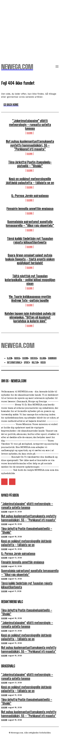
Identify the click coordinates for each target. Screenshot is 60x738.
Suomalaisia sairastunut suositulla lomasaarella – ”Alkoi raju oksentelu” (30, 223)
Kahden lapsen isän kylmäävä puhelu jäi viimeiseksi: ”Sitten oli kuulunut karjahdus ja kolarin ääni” (30, 317)
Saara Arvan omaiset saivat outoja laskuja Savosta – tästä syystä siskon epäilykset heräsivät (30, 259)
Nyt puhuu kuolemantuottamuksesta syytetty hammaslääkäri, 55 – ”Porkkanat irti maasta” (30, 145)
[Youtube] (12, 481)
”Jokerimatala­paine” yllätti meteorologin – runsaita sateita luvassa (30, 124)
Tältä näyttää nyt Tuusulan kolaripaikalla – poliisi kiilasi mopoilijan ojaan (30, 280)
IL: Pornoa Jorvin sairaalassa (30, 196)
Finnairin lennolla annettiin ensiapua (30, 209)
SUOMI (29, 133)
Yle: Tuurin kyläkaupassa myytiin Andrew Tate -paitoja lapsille (30, 298)
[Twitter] (4, 481)
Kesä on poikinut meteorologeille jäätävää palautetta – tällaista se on (30, 181)
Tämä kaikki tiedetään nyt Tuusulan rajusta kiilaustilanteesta (30, 240)
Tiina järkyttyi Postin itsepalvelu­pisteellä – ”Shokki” (30, 164)
